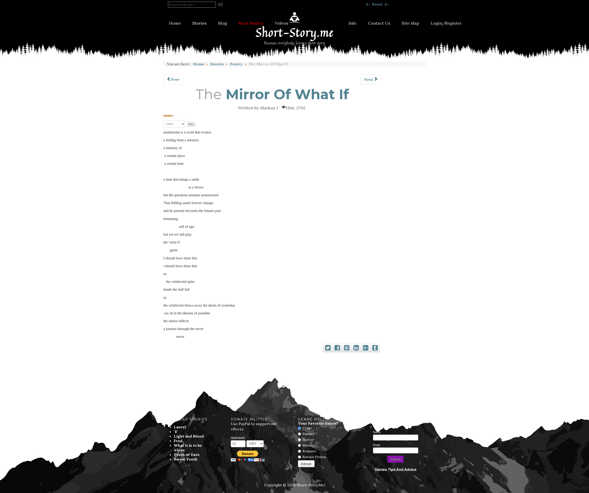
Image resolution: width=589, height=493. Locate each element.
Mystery (309, 445)
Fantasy (308, 434)
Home (175, 23)
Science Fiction (314, 457)
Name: (377, 432)
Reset (377, 4)
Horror (308, 440)
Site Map (410, 23)
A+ (386, 4)
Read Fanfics (251, 23)
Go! (220, 4)
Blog (222, 23)
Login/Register (446, 23)
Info (352, 23)
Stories (199, 23)
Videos (281, 23)
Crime (307, 428)
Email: (377, 445)
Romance (309, 451)
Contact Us (379, 23)
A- (368, 4)
